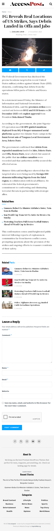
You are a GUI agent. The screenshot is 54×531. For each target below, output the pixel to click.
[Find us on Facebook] (15, 441)
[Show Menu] (3, 4)
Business (9, 504)
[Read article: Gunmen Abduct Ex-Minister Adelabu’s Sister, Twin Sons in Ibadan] (7, 271)
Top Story (44, 507)
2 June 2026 (18, 308)
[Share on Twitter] (27, 70)
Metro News (27, 504)
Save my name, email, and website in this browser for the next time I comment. (28, 404)
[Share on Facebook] (10, 70)
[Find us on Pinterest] (39, 441)
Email (5, 379)
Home (4, 12)
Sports (45, 504)
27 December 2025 (35, 32)
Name (5, 368)
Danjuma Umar (18, 32)
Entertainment (9, 507)
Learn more (27, 471)
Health (9, 511)
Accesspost (12, 524)
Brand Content (9, 500)
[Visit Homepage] (27, 4)
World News (45, 511)
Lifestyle (27, 500)
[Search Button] (50, 4)
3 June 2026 (18, 274)
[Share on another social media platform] (44, 70)
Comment (7, 335)
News (10, 12)
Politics (44, 500)
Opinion (27, 511)
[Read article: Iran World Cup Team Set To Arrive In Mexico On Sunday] (7, 282)
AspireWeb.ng (36, 526)
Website (5, 391)
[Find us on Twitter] (21, 442)
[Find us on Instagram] (27, 441)
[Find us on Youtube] (33, 441)
